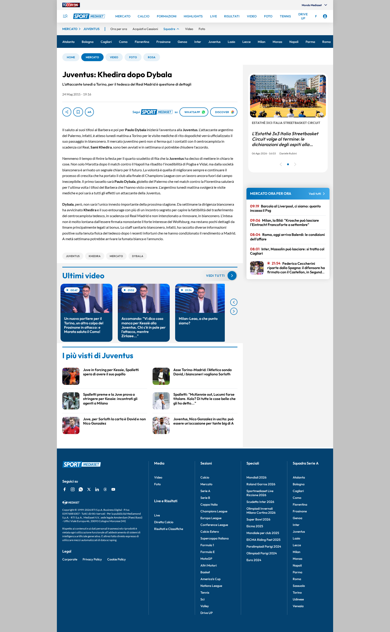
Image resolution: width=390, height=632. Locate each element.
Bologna (298, 484)
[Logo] (89, 16)
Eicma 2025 (254, 526)
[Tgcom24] (71, 5)
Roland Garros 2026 (260, 484)
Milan (296, 552)
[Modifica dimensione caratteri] (89, 111)
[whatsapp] (81, 489)
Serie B (205, 498)
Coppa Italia (209, 504)
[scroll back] (233, 302)
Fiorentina (300, 504)
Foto (157, 484)
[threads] (105, 489)
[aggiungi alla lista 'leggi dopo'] (78, 111)
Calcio (204, 477)
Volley (204, 606)
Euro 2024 (253, 560)
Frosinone (300, 511)
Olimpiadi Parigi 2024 (261, 553)
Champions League (213, 511)
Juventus (299, 532)
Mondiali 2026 (256, 477)
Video (158, 477)
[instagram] (72, 489)
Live (157, 515)
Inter (296, 525)
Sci (202, 599)
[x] (89, 489)
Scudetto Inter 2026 (260, 502)
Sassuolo (299, 586)
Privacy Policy (92, 559)
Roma (297, 579)
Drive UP (206, 613)
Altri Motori (208, 565)
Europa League (210, 518)
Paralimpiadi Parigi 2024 (263, 546)
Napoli (297, 565)
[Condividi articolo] (66, 111)
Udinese (298, 599)
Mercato (206, 484)
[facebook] (64, 489)
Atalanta (299, 477)
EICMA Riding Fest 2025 (263, 540)
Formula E (207, 552)
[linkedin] (97, 489)
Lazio (296, 538)
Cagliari (298, 491)
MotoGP (206, 559)
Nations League (211, 586)
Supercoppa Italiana (214, 538)
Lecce (297, 545)
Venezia (298, 606)
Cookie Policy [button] (116, 559)
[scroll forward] (233, 311)
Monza (297, 559)
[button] (70, 57)
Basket (205, 572)
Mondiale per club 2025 (262, 533)
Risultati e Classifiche (168, 529)
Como (297, 498)
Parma (297, 572)
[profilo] (325, 16)
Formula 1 (207, 545)
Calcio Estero (209, 532)
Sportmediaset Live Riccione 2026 (259, 493)
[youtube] (113, 489)
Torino (297, 592)
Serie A (205, 491)
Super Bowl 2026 (258, 519)
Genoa (297, 518)
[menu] (65, 16)
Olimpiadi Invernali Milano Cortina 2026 (261, 511)
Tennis (204, 592)
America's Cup (210, 579)
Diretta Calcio (163, 522)
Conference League (214, 525)
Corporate (69, 559)
